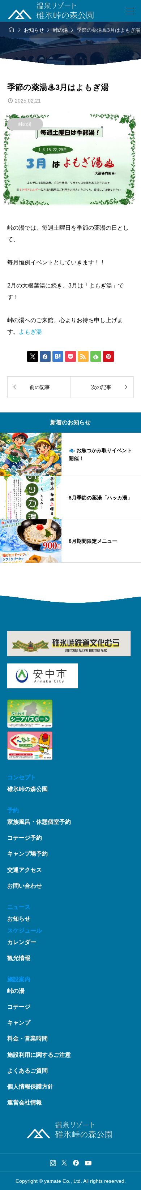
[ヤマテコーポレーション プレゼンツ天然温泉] (50, 11)
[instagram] (53, 1163)
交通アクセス (24, 870)
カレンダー (21, 942)
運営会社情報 (24, 1102)
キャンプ (18, 1023)
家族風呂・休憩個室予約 (39, 822)
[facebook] (76, 1163)
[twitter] (64, 1163)
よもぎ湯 (30, 332)
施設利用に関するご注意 (39, 1055)
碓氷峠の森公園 (27, 789)
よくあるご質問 (27, 1071)
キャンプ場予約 (27, 854)
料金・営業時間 (27, 1038)
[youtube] (88, 1163)
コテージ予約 (24, 838)
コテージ (18, 1007)
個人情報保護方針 (30, 1086)
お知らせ (18, 919)
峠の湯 (24, 124)
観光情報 (18, 958)
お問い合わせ (24, 886)
